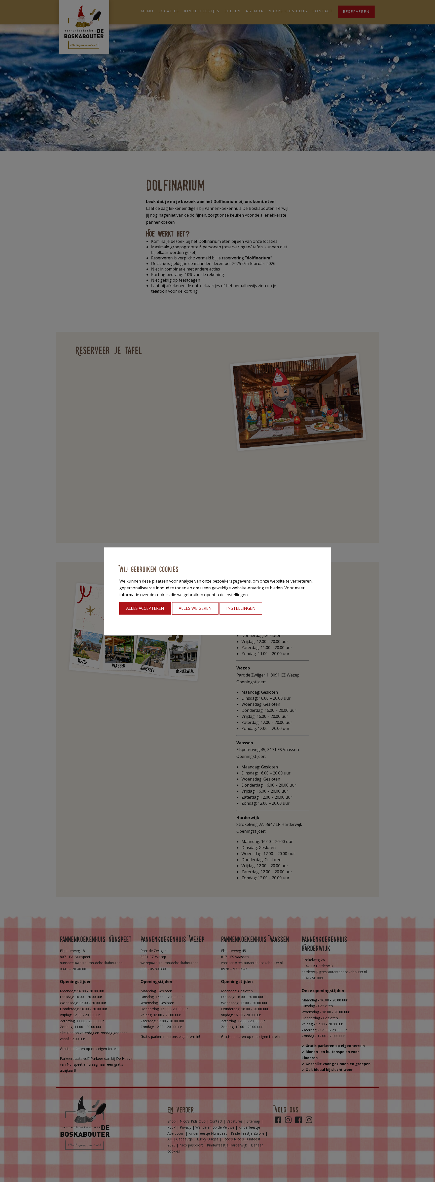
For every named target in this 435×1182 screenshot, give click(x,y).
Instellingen (241, 608)
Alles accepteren (145, 608)
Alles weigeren (195, 608)
